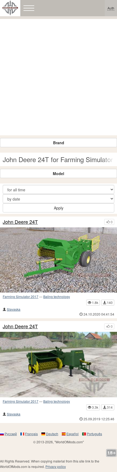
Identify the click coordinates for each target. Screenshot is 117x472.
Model (58, 173)
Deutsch (52, 433)
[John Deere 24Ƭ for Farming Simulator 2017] (58, 260)
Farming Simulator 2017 (20, 296)
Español (72, 433)
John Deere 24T (20, 222)
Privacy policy (55, 466)
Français (31, 433)
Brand (58, 142)
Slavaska (13, 309)
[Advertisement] (58, 77)
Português (94, 433)
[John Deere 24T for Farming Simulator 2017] (58, 364)
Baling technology (56, 296)
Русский (11, 433)
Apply (58, 208)
